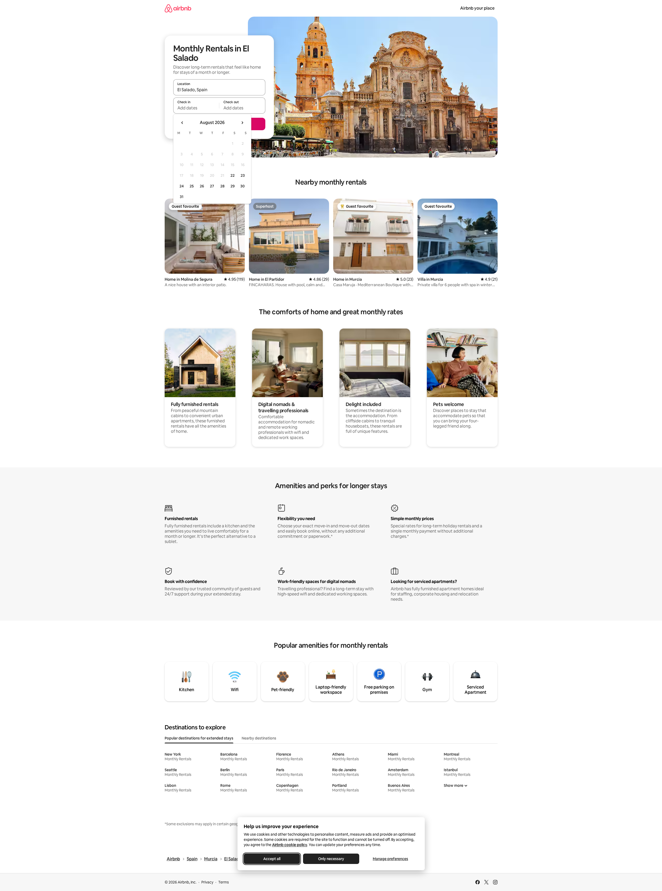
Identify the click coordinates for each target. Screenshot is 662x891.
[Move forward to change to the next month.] (242, 122)
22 (232, 175)
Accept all (271, 858)
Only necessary (331, 858)
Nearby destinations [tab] (259, 738)
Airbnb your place (477, 8)
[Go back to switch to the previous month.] (182, 122)
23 (243, 175)
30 (242, 186)
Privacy (207, 882)
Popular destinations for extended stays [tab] (199, 738)
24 (181, 186)
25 (192, 186)
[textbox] (196, 108)
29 (232, 186)
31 (181, 196)
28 (222, 186)
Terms (223, 882)
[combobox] (219, 90)
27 (212, 186)
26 (202, 186)
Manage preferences (390, 858)
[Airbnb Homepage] (178, 8)
